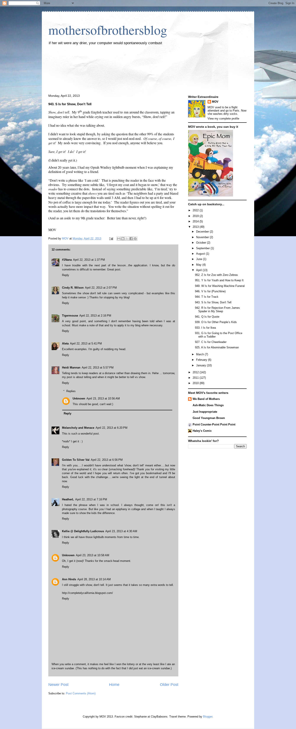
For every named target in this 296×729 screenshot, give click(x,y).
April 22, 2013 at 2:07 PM (101, 287)
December (203, 231)
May (199, 264)
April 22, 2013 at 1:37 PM (89, 259)
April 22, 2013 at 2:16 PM (95, 315)
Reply (65, 275)
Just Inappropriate (205, 411)
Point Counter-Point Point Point (214, 424)
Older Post (169, 684)
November (203, 237)
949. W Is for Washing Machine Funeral (220, 286)
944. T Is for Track (206, 296)
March (200, 354)
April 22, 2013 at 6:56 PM (107, 459)
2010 (196, 383)
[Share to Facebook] (131, 238)
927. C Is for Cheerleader (210, 342)
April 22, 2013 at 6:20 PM (111, 427)
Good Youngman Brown (209, 418)
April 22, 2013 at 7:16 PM (91, 499)
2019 (196, 216)
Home (114, 684)
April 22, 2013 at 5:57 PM (98, 367)
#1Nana (67, 259)
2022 (196, 210)
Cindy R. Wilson (73, 287)
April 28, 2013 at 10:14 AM (94, 579)
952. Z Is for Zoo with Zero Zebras (216, 274)
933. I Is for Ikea (205, 327)
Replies (71, 391)
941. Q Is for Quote (207, 316)
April (199, 270)
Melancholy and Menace (78, 427)
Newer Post (58, 684)
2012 (196, 372)
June (199, 259)
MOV (215, 101)
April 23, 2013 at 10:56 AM (103, 398)
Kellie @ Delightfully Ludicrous (83, 531)
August (201, 253)
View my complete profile (223, 118)
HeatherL (68, 499)
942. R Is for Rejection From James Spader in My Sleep (217, 309)
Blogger (207, 716)
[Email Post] (111, 238)
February (202, 359)
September (203, 248)
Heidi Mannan (71, 367)
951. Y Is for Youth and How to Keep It (219, 280)
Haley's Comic (202, 430)
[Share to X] (127, 238)
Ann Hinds (69, 579)
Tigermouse (70, 315)
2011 (196, 377)
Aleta (65, 343)
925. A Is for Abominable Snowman (217, 347)
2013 (196, 226)
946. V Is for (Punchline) (210, 291)
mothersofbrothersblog (107, 29)
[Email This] (119, 238)
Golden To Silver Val (75, 459)
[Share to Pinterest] (135, 238)
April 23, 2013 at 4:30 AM (121, 531)
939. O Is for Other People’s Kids (216, 322)
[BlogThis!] (123, 238)
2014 (196, 221)
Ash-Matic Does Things (208, 405)
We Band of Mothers (206, 399)
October (201, 242)
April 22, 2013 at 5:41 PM (86, 343)
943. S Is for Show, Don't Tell (213, 302)
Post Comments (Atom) (81, 693)
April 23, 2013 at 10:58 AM (92, 555)
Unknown (79, 398)
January (201, 365)
